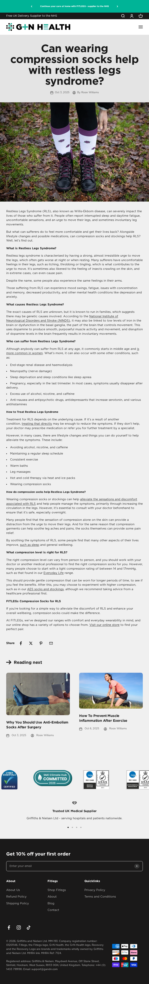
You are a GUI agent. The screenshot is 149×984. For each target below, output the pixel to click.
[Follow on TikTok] (28, 927)
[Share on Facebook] (21, 643)
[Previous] (31, 6)
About (52, 896)
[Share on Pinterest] (41, 643)
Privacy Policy (94, 890)
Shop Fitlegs (57, 890)
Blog (51, 903)
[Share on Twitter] (31, 643)
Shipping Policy (17, 903)
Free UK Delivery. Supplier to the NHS (31, 16)
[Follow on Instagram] (18, 927)
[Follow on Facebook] (8, 927)
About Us (13, 890)
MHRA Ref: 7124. (51, 953)
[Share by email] (51, 643)
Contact (53, 910)
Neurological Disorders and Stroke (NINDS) (38, 320)
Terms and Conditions (100, 896)
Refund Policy (16, 896)
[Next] (117, 6)
